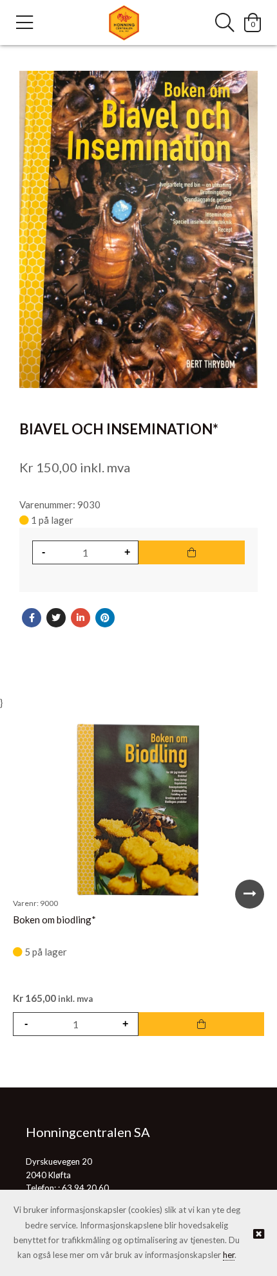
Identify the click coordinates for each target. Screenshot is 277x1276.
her (228, 1255)
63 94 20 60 (85, 1188)
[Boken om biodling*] (138, 810)
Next (249, 894)
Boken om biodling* (54, 919)
